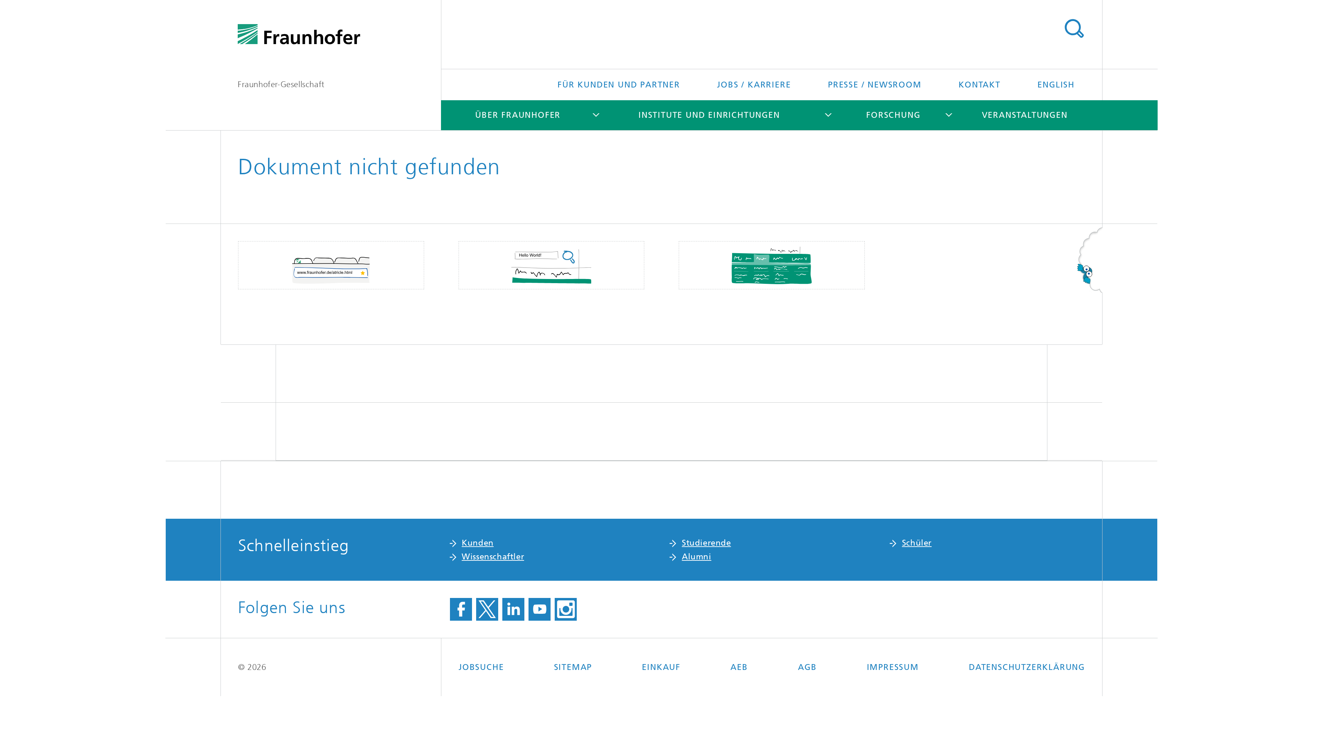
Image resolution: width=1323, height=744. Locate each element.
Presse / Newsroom (875, 85)
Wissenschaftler (493, 556)
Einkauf (661, 667)
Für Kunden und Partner (618, 85)
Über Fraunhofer (518, 115)
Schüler (917, 543)
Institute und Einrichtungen (709, 115)
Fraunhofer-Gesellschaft (281, 84)
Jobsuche (481, 667)
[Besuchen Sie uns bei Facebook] (461, 609)
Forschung (893, 115)
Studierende (706, 543)
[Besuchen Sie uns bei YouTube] (540, 609)
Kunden (478, 543)
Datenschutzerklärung (1027, 667)
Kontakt (979, 85)
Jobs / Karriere (754, 85)
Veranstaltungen (1025, 115)
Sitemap (573, 667)
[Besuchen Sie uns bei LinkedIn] (513, 609)
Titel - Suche (1074, 28)
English (1056, 85)
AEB (739, 667)
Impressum (893, 667)
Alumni (696, 556)
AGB (807, 667)
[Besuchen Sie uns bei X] (487, 609)
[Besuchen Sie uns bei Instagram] (566, 609)
